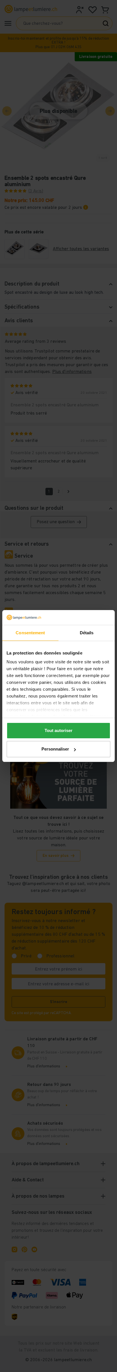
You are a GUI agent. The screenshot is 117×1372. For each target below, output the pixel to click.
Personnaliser (55, 749)
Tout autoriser (58, 730)
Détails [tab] (87, 632)
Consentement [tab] (30, 632)
